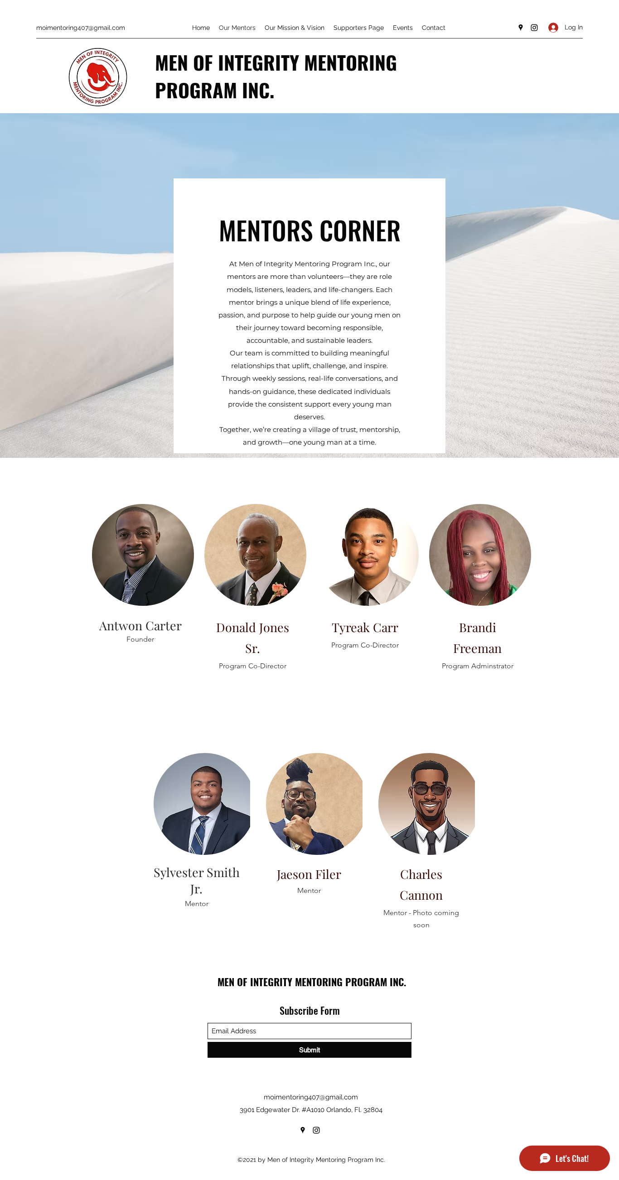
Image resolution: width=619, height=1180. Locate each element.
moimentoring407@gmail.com (80, 27)
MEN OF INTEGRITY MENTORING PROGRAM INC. (276, 76)
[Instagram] (534, 27)
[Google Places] (520, 27)
